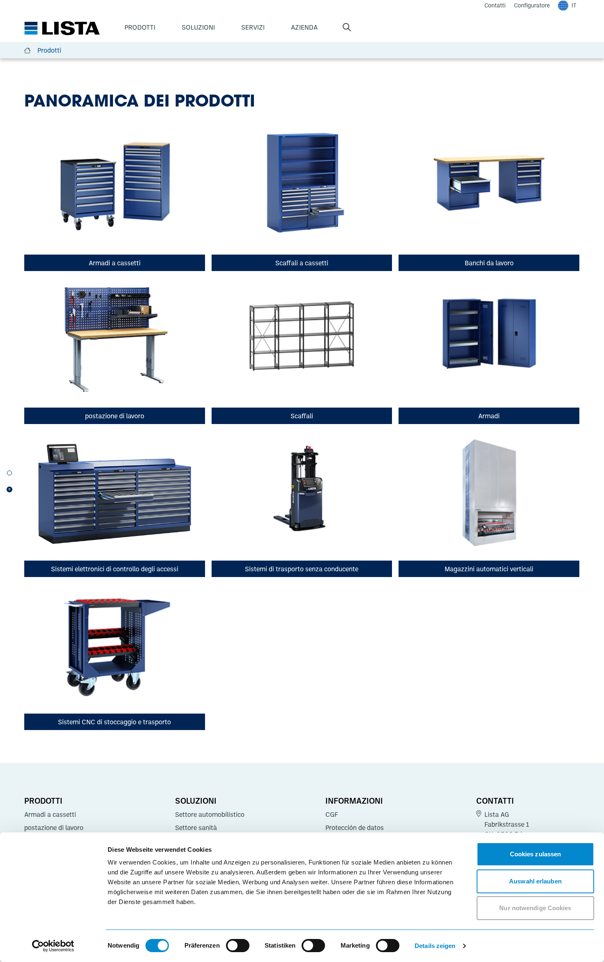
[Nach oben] (9, 489)
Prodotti (139, 27)
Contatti (495, 800)
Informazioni (354, 800)
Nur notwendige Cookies (535, 907)
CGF (331, 814)
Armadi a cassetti (50, 814)
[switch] (237, 945)
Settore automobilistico (209, 814)
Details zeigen (435, 945)
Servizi (253, 27)
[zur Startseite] (62, 28)
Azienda (304, 27)
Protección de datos (354, 827)
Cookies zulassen (535, 854)
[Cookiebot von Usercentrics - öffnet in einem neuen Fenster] (53, 946)
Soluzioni (198, 27)
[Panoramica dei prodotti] (9, 473)
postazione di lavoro (53, 827)
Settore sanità (196, 827)
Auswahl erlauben (535, 881)
